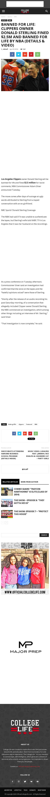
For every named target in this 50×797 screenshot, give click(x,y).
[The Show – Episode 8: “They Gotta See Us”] (7, 503)
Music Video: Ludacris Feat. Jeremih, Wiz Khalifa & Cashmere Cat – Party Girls (37, 455)
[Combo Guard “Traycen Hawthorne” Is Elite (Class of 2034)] (7, 492)
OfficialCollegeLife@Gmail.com (29, 766)
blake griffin (12, 424)
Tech (25, 790)
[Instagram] (18, 781)
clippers (21, 424)
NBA (15, 17)
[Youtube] (37, 781)
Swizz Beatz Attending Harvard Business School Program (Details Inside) (12, 455)
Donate (33, 790)
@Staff (5, 49)
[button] (46, 11)
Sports (9, 17)
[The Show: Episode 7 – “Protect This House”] (7, 514)
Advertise (8, 790)
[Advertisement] (25, 4)
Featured (29, 424)
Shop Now (42, 790)
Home (3, 17)
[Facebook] (12, 781)
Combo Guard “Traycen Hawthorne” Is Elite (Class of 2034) (30, 492)
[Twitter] (25, 781)
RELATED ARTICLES (10, 482)
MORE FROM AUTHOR (29, 482)
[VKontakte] (31, 781)
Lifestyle (17, 790)
